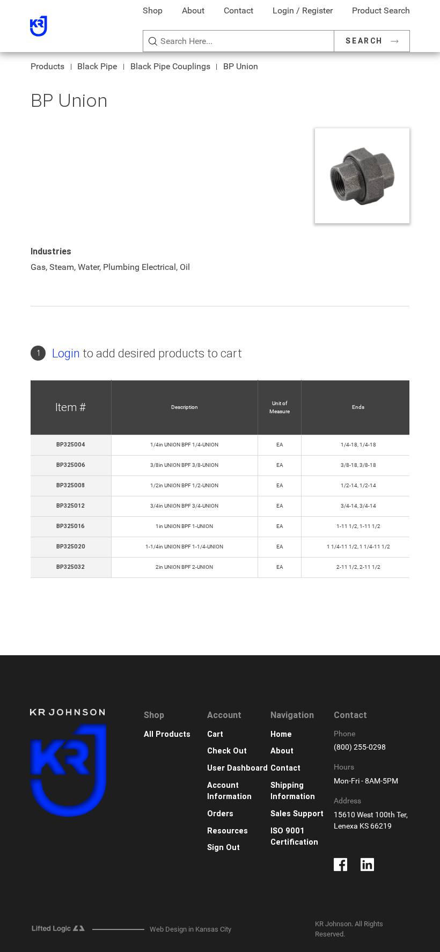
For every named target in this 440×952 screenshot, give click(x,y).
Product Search (381, 10)
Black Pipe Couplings (170, 66)
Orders (220, 813)
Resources (227, 831)
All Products (167, 734)
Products (47, 66)
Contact (238, 10)
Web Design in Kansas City (190, 929)
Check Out (227, 751)
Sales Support (297, 813)
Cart (215, 734)
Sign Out (223, 847)
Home (281, 734)
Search (364, 40)
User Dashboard (237, 768)
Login (66, 353)
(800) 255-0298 (360, 747)
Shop (153, 10)
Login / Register (303, 10)
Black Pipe (97, 66)
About (193, 10)
